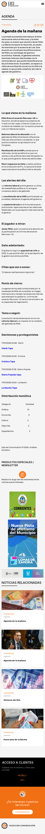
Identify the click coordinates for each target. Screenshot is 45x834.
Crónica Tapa (8, 361)
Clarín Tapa (7, 348)
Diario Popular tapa (11, 375)
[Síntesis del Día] (22, 679)
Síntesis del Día (12, 700)
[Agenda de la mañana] (22, 600)
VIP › (22, 780)
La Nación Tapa (9, 388)
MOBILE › (22, 775)
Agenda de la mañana (15, 621)
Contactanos (22, 812)
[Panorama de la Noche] (22, 718)
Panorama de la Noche (15, 740)
